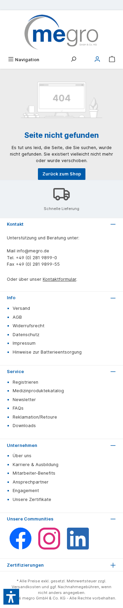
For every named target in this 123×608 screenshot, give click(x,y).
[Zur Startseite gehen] (61, 32)
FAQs (18, 408)
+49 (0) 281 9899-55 (38, 264)
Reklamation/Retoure (35, 417)
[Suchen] (73, 59)
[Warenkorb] (112, 59)
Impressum (24, 343)
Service (15, 371)
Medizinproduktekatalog (38, 390)
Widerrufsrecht (28, 325)
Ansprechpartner (31, 482)
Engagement (26, 490)
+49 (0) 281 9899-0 (36, 257)
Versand (21, 308)
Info (11, 297)
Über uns (22, 455)
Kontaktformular (59, 279)
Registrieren (25, 382)
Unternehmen (22, 445)
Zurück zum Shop (61, 173)
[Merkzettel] (85, 57)
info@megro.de (33, 250)
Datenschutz (26, 334)
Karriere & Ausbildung (35, 464)
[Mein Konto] (97, 59)
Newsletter (24, 399)
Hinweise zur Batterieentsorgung (47, 352)
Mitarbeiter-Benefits (34, 473)
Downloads (24, 425)
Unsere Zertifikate (32, 499)
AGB (17, 317)
